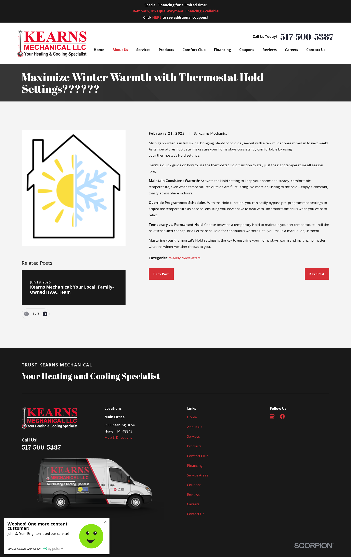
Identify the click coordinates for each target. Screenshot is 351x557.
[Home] (52, 43)
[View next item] (45, 314)
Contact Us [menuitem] (315, 49)
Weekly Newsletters (184, 258)
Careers (193, 504)
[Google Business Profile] (272, 416)
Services (193, 436)
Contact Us (195, 513)
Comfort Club (198, 455)
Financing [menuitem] (222, 49)
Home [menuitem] (99, 49)
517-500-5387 (307, 36)
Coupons (194, 484)
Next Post (316, 273)
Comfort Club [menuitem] (194, 49)
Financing (195, 465)
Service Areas (197, 475)
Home (192, 417)
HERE (156, 17)
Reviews (193, 494)
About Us (194, 426)
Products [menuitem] (166, 49)
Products (194, 446)
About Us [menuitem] (120, 49)
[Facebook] (282, 416)
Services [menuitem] (143, 49)
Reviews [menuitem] (269, 49)
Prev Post (161, 273)
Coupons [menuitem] (246, 49)
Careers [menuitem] (291, 49)
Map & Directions (118, 437)
